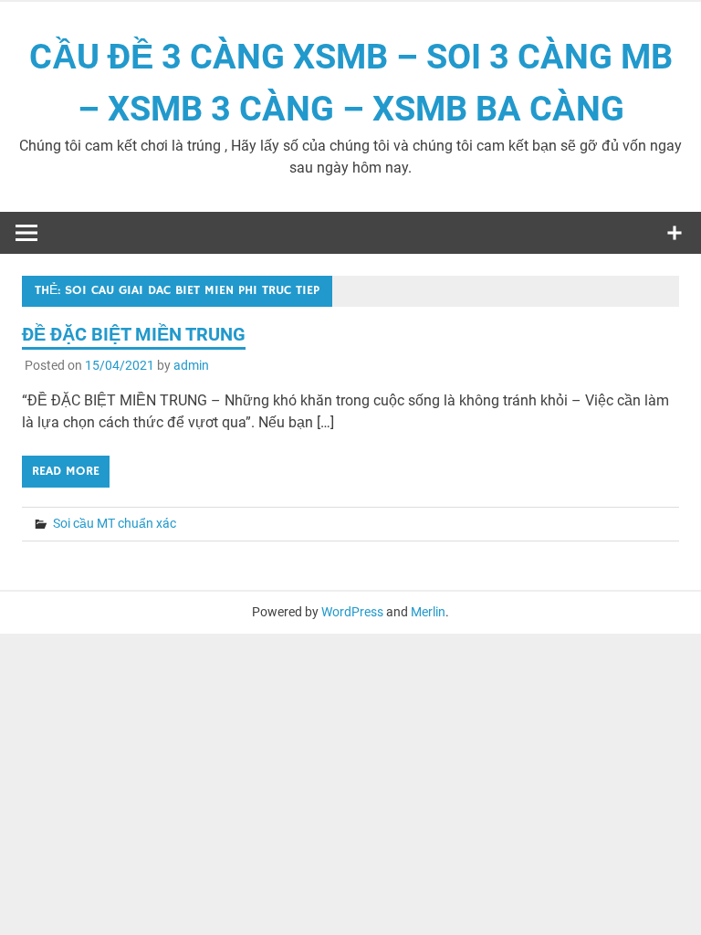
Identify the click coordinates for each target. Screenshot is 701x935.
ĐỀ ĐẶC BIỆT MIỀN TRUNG (134, 334)
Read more (65, 471)
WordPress (352, 611)
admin (191, 365)
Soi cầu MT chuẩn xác (114, 523)
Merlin (428, 611)
